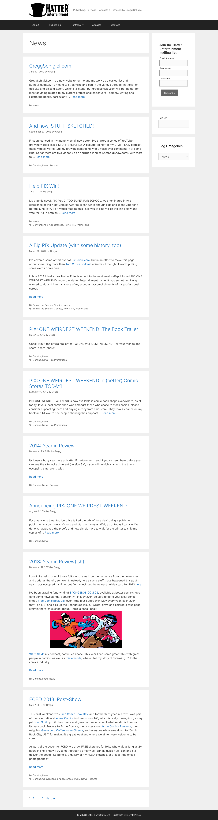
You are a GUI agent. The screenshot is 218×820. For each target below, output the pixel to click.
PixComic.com (81, 260)
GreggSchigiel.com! (51, 66)
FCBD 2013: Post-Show (55, 699)
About (35, 24)
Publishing (55, 24)
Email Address (166, 58)
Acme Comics (65, 718)
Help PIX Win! (44, 186)
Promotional (82, 224)
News (36, 105)
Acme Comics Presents (116, 726)
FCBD (77, 778)
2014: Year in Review (52, 445)
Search (162, 118)
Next (50, 798)
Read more (78, 96)
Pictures (93, 778)
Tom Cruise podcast (78, 264)
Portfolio (76, 24)
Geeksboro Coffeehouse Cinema (62, 730)
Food (45, 678)
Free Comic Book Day (51, 600)
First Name (165, 68)
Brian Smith (41, 722)
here (138, 584)
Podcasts (96, 24)
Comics (37, 165)
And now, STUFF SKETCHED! (61, 126)
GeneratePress (132, 814)
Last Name (164, 78)
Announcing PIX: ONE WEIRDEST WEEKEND (78, 505)
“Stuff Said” (36, 654)
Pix (73, 224)
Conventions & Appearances (48, 224)
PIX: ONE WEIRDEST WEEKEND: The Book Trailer (83, 329)
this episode (73, 658)
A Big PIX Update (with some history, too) (75, 245)
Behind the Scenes (43, 305)
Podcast (54, 165)
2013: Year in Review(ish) (56, 561)
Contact (115, 24)
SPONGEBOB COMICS (84, 592)
